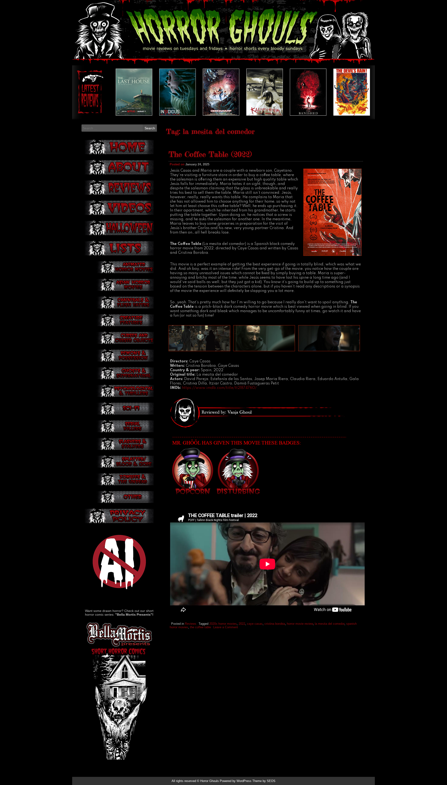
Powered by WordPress (235, 781)
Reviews (190, 623)
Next (360, 92)
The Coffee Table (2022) (210, 154)
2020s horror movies (223, 623)
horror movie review (300, 623)
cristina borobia (274, 623)
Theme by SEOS (263, 781)
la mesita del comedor (329, 623)
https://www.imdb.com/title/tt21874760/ (219, 388)
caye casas (255, 623)
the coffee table (200, 627)
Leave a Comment (225, 627)
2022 (242, 623)
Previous (86, 92)
